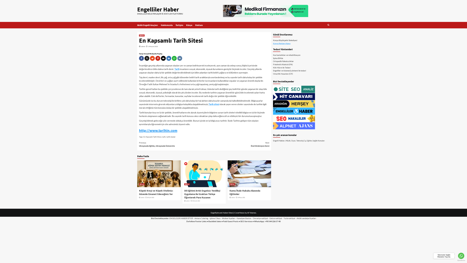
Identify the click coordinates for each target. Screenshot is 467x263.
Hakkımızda (167, 25)
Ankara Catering (201, 218)
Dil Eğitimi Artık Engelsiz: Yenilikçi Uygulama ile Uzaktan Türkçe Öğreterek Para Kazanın (202, 194)
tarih (164, 137)
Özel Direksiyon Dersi (260, 144)
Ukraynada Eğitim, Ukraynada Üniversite (157, 144)
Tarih (176, 69)
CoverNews (239, 212)
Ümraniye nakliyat (260, 218)
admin (143, 46)
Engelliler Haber (158, 9)
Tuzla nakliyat (289, 218)
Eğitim (142, 35)
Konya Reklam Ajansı (282, 43)
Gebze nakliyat (275, 218)
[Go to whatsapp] (461, 256)
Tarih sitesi (214, 104)
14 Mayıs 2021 (241, 197)
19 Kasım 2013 (153, 46)
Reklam (199, 25)
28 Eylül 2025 (150, 197)
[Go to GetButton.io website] (461, 260)
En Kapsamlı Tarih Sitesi (152, 137)
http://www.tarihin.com (158, 130)
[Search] (328, 25)
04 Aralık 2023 (196, 201)
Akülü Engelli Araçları (147, 25)
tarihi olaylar (170, 137)
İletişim (179, 25)
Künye (189, 25)
